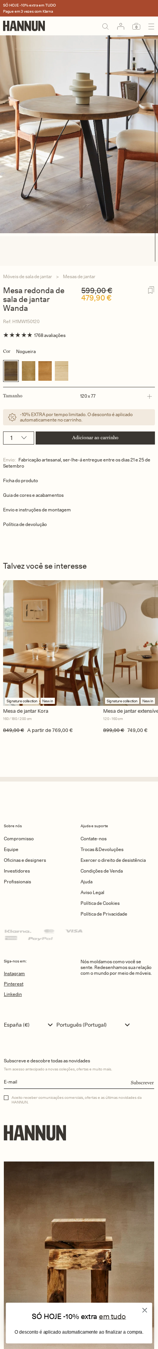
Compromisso (19, 838)
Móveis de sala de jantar (27, 276)
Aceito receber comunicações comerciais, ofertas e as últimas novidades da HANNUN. (77, 1099)
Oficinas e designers (25, 860)
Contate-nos (94, 838)
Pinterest (13, 984)
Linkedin (13, 994)
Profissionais (17, 881)
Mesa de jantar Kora (25, 711)
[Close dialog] (145, 1310)
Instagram (14, 973)
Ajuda (86, 881)
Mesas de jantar (79, 276)
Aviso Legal (92, 892)
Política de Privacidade (104, 914)
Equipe (11, 849)
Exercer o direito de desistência (113, 860)
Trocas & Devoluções (102, 849)
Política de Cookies (100, 903)
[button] (77, 396)
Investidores (17, 871)
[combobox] (30, 1024)
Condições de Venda (102, 871)
